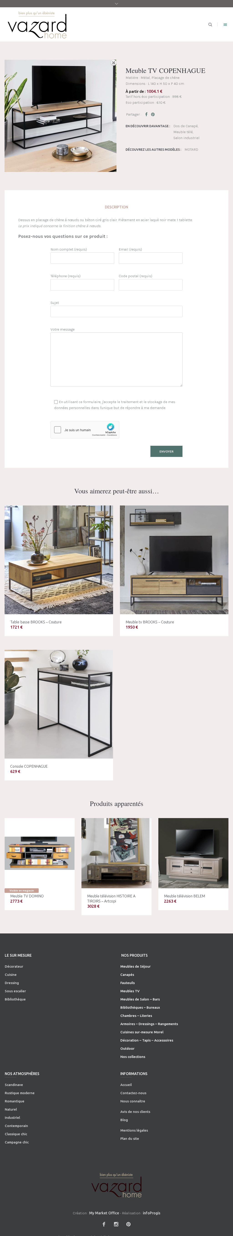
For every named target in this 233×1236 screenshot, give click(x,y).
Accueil (126, 1085)
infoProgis (151, 1213)
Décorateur (14, 966)
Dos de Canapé (185, 126)
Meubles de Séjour (135, 966)
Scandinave (14, 1085)
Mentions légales (134, 1130)
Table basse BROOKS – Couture (36, 622)
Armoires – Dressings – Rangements (149, 1024)
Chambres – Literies (136, 1016)
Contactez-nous (133, 1093)
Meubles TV (129, 991)
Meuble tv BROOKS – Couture (150, 622)
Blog (124, 1120)
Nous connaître (132, 1101)
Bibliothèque (15, 999)
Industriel (12, 1117)
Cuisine (11, 975)
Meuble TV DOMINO (27, 896)
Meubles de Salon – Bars (140, 999)
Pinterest (153, 114)
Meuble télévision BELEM (184, 896)
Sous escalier (15, 991)
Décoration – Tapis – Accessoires (146, 1040)
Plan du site (129, 1138)
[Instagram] (116, 1224)
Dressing (12, 983)
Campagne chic (17, 1142)
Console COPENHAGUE (29, 766)
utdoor (128, 1048)
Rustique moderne (20, 1093)
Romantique (14, 1101)
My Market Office (104, 1213)
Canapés (127, 975)
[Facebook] (103, 1224)
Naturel (11, 1109)
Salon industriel (186, 138)
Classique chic (16, 1134)
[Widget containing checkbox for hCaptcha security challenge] (85, 429)
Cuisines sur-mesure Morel (141, 1032)
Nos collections (132, 1057)
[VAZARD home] (116, 1185)
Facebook (147, 114)
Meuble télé (183, 132)
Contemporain (16, 1126)
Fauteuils (127, 983)
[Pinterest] (128, 1224)
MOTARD (191, 149)
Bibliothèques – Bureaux (140, 1007)
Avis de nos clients (135, 1112)
